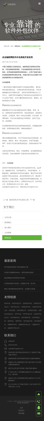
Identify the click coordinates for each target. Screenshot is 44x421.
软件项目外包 (28, 321)
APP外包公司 (27, 314)
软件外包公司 (16, 303)
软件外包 (7, 303)
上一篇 (5, 200)
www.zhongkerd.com (30, 187)
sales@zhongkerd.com (15, 348)
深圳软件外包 (27, 303)
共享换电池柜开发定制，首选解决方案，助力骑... (20, 283)
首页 (12, 46)
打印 (19, 200)
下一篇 (32, 200)
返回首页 (13, 200)
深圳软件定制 (32, 310)
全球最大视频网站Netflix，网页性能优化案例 (18, 272)
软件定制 (12, 310)
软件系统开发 (26, 317)
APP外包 (18, 314)
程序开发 (19, 321)
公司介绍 (8, 217)
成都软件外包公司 (24, 324)
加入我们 (8, 227)
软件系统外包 (15, 317)
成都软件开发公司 (14, 328)
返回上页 (25, 200)
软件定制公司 (21, 310)
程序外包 (11, 321)
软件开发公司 (15, 307)
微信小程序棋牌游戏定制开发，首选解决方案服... (20, 289)
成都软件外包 (12, 324)
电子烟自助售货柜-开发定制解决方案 (16, 267)
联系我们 (8, 222)
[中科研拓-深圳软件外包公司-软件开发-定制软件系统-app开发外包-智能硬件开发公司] (9, 4)
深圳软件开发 (26, 307)
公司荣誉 (8, 232)
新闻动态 (17, 46)
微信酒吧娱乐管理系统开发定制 (14, 278)
